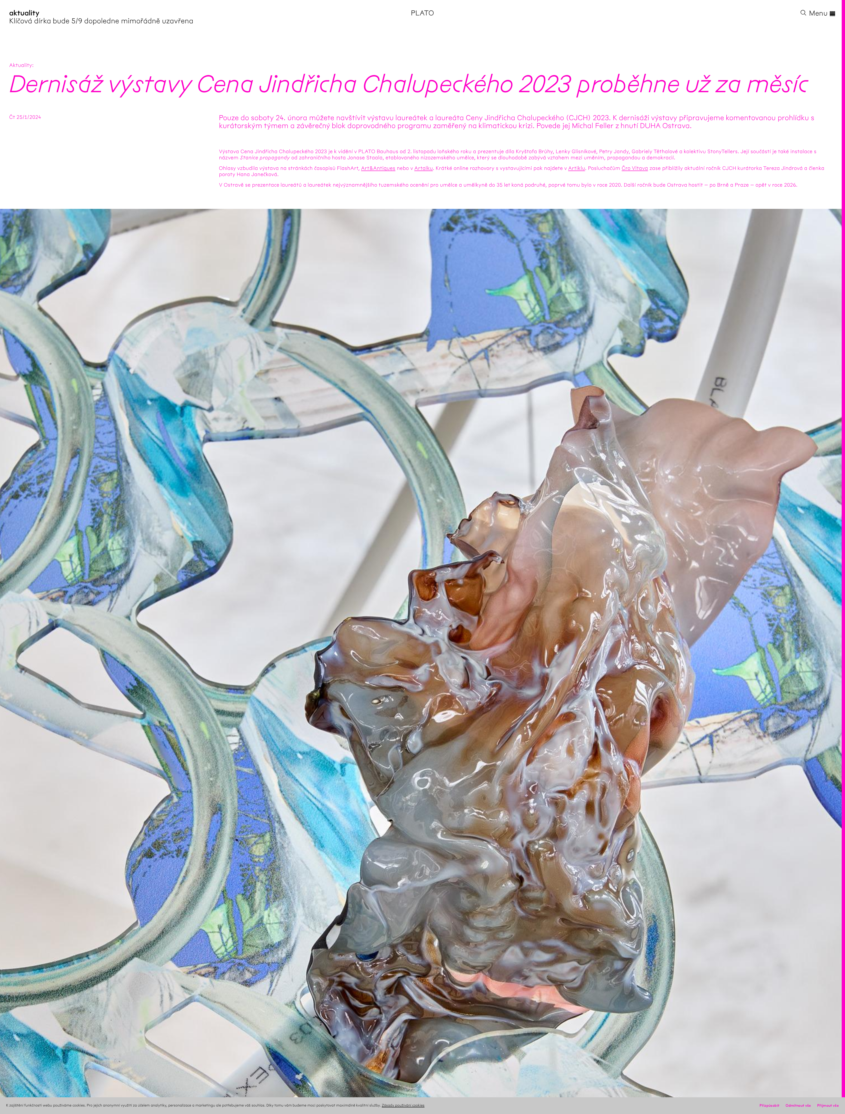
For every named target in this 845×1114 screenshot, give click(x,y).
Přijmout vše (828, 1105)
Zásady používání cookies (403, 1105)
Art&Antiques (378, 168)
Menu (822, 13)
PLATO (422, 13)
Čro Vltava (635, 168)
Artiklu (576, 168)
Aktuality (20, 65)
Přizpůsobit (769, 1105)
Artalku (423, 168)
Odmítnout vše (798, 1105)
